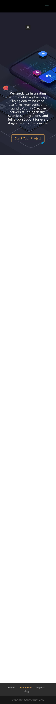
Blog (26, 691)
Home (11, 687)
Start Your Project (28, 138)
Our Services (25, 687)
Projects (40, 687)
